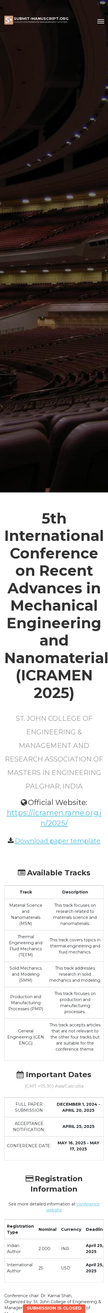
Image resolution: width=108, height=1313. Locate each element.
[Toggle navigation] (101, 21)
